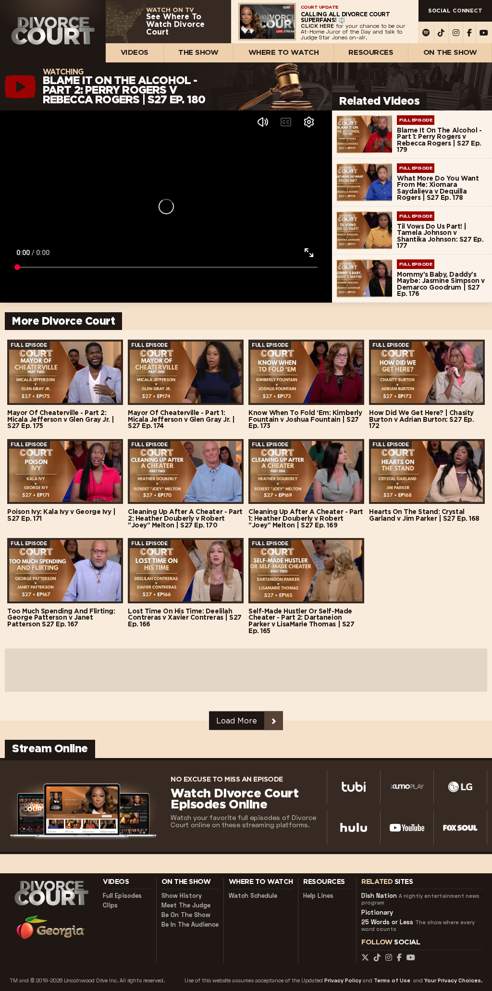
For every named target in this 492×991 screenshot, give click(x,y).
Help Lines (318, 896)
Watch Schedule (253, 896)
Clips (110, 905)
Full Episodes (122, 896)
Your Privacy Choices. (453, 980)
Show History (181, 896)
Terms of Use (392, 980)
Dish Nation (420, 899)
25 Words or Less (418, 925)
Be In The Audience (190, 924)
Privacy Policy (342, 980)
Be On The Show (185, 915)
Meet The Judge (185, 905)
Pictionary (377, 912)
